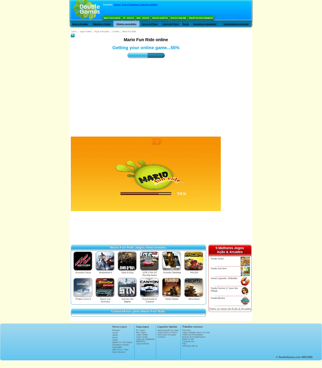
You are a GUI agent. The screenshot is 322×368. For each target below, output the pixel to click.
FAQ (184, 343)
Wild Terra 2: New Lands (120, 350)
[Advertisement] (146, 94)
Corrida (115, 31)
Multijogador (112, 18)
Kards (115, 337)
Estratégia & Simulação (204, 24)
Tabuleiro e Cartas (102, 24)
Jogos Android (142, 343)
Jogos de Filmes (170, 24)
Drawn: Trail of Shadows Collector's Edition (135, 4)
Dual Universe (118, 352)
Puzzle (185, 24)
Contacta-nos (188, 341)
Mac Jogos (143, 18)
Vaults (115, 340)
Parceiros (186, 330)
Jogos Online (178, 18)
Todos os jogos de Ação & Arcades (230, 308)
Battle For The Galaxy (122, 342)
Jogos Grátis (160, 18)
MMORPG (141, 341)
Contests (161, 337)
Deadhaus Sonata (120, 345)
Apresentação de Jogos (168, 330)
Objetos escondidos (201, 18)
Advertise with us (190, 346)
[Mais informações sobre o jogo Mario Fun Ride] (73, 32)
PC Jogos (128, 18)
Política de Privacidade (192, 335)
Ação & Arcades (80, 24)
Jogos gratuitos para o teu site (196, 332)
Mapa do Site (188, 339)
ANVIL (115, 335)
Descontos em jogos (166, 335)
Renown (116, 330)
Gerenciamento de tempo (236, 24)
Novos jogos (119, 326)
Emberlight (117, 347)
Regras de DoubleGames (193, 337)
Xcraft (115, 332)
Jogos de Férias (149, 24)
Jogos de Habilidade (145, 339)
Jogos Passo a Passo (167, 332)
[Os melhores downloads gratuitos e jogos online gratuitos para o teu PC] (86, 10)
